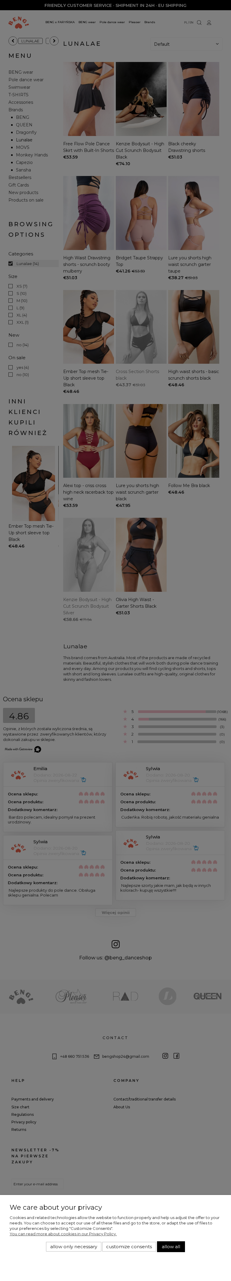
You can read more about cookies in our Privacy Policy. (63, 1233)
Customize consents (129, 1246)
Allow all (171, 1246)
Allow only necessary (73, 1246)
